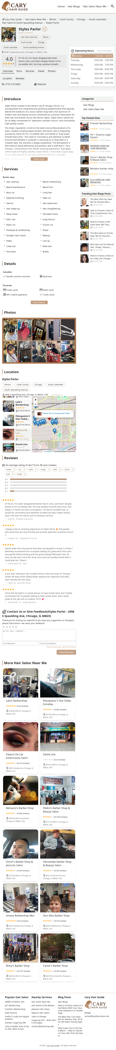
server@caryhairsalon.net (97, 1016)
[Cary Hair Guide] (14, 6)
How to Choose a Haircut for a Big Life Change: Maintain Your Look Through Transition (96, 258)
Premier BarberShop (101, 126)
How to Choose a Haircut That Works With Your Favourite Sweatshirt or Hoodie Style (70, 1009)
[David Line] (57, 736)
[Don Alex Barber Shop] (57, 897)
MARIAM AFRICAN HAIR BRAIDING (100, 148)
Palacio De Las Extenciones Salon (56, 413)
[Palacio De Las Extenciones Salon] (20, 736)
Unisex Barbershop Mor (43, 1026)
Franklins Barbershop (15, 1009)
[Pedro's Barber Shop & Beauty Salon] (57, 790)
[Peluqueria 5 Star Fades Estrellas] (57, 682)
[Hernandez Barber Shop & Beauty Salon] (57, 844)
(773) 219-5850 (12, 84)
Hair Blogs (74, 6)
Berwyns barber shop (101, 171)
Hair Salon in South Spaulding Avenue (22, 22)
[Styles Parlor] (10, 36)
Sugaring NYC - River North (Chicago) (44, 1021)
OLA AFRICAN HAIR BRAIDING (100, 182)
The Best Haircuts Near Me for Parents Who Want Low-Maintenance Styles (96, 202)
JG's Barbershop (12, 1005)
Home (61, 6)
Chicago (81, 19)
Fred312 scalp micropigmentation (17, 1017)
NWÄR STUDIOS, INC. (15, 1002)
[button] (49, 418)
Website (41, 84)
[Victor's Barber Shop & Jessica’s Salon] (20, 844)
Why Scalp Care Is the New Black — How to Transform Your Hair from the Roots (70, 1032)
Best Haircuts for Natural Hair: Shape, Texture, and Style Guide (102, 247)
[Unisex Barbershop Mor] (20, 897)
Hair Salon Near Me (94, 6)
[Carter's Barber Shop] (57, 948)
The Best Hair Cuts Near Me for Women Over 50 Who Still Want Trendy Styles (70, 1021)
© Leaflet (47, 451)
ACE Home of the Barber (43, 1005)
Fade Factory (11, 1013)
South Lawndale (97, 19)
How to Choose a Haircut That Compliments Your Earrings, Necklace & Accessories (96, 213)
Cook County (66, 19)
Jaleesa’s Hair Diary (41, 1009)
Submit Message (66, 652)
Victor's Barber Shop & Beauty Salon (101, 160)
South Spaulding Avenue (33, 47)
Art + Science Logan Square (100, 137)
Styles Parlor (52, 22)
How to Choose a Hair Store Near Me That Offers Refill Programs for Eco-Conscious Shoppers (95, 224)
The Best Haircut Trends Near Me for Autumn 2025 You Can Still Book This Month (96, 236)
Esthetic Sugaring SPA (15, 1022)
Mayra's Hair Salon (40, 1013)
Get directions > (57, 395)
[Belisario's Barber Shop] (20, 790)
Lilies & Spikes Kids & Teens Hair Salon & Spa (17, 1027)
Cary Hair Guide (13, 19)
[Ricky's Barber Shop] (20, 948)
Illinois (52, 19)
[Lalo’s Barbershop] (20, 682)
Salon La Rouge (39, 1016)
